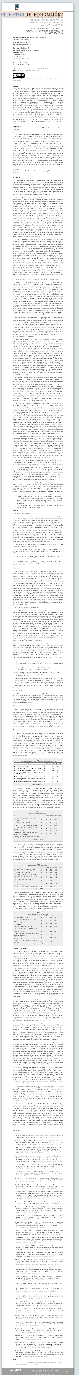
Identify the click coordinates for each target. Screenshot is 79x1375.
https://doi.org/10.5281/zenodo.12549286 (28, 70)
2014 (52, 448)
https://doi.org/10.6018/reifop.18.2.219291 (28, 1212)
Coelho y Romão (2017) (40, 436)
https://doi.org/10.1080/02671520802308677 (36, 1356)
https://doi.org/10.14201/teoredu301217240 (48, 1161)
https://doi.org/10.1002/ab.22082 (31, 1339)
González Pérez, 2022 (26, 260)
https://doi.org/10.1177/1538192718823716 (42, 1256)
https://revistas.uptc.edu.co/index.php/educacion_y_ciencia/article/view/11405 (38, 1264)
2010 (14, 448)
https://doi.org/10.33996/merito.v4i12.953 (28, 1219)
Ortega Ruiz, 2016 (34, 236)
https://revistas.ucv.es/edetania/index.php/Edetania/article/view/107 (36, 1188)
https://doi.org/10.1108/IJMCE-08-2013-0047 (28, 1273)
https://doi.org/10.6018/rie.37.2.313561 (50, 1305)
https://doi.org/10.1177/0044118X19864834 (48, 1168)
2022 (40, 1095)
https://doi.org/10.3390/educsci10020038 (28, 1175)
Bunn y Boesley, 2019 (43, 327)
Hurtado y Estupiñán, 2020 (53, 322)
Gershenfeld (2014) (41, 1091)
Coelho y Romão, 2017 (54, 314)
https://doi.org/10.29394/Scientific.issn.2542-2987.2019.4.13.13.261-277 (36, 1292)
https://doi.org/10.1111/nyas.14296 (42, 1332)
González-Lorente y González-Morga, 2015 (25, 288)
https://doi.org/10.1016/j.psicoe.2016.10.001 (28, 1181)
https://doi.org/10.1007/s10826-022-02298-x (49, 1234)
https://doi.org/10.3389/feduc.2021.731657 (41, 1280)
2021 (14, 388)
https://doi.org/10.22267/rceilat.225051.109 (37, 1298)
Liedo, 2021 (38, 193)
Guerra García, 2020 (48, 215)
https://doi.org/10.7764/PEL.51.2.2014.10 (32, 1198)
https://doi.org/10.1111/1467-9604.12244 (49, 1144)
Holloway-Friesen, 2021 (47, 457)
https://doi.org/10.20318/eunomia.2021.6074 (34, 1285)
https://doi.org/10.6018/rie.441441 (49, 1137)
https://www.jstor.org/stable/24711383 (27, 1312)
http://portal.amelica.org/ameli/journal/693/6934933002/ (32, 69)
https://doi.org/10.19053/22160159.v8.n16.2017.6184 (31, 1325)
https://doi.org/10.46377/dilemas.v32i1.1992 (37, 1249)
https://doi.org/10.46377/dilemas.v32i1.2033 (28, 1242)
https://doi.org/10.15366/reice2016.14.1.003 (30, 1153)
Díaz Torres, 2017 (37, 226)
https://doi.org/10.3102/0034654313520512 (50, 1203)
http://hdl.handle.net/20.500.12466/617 (27, 1319)
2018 (47, 352)
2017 (44, 269)
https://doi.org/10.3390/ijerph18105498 (39, 1347)
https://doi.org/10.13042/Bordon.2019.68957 (31, 1227)
